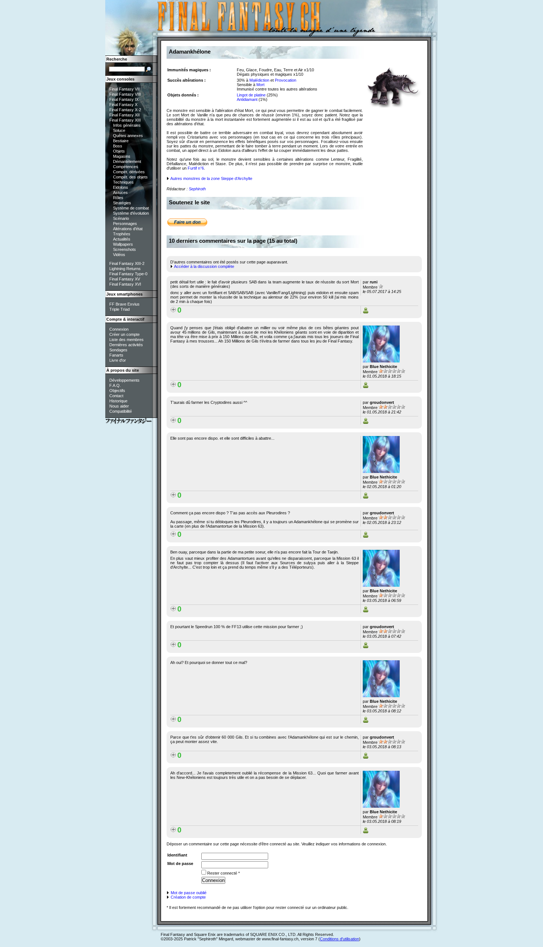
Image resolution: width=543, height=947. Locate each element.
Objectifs (117, 390)
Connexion (119, 329)
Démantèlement (127, 161)
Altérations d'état (128, 228)
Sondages (118, 350)
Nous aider (119, 406)
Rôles (118, 197)
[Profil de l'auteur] (366, 312)
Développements (124, 380)
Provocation (285, 80)
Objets (119, 151)
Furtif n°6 (196, 168)
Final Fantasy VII (124, 89)
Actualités (121, 239)
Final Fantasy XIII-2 (126, 263)
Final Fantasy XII (124, 115)
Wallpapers (123, 244)
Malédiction (259, 80)
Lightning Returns (125, 268)
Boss (117, 146)
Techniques (123, 182)
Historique (118, 401)
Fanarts (116, 355)
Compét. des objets (130, 177)
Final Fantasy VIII (125, 94)
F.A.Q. (115, 385)
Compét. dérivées (129, 172)
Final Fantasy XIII (125, 120)
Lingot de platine (251, 95)
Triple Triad (119, 309)
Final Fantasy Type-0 (128, 274)
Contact (116, 396)
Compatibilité (120, 411)
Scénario (121, 218)
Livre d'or (117, 360)
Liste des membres (126, 339)
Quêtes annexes (128, 135)
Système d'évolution (131, 213)
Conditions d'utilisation (339, 939)
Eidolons (120, 187)
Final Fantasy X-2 (125, 110)
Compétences (125, 166)
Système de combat (131, 208)
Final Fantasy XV (124, 279)
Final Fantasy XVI (125, 284)
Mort (260, 84)
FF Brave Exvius (124, 304)
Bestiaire (121, 141)
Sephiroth (197, 189)
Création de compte (188, 897)
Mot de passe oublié (188, 892)
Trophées (121, 234)
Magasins (121, 156)
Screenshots (124, 249)
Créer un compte (124, 334)
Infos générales (127, 125)
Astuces (120, 192)
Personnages (125, 223)
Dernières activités (126, 345)
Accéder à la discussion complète (203, 266)
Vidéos (119, 254)
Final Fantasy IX (124, 99)
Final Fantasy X (123, 104)
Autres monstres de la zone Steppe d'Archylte (211, 178)
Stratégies (122, 203)
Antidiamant (247, 99)
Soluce (119, 130)
